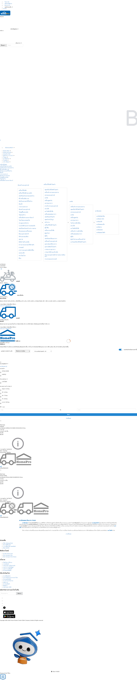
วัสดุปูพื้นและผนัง (4, 177)
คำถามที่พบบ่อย (7, 544)
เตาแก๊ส (47, 208)
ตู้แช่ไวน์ (47, 233)
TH (4, 8)
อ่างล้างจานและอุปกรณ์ (51, 206)
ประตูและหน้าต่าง (24, 223)
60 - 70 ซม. (5, 395)
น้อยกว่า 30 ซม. (6, 388)
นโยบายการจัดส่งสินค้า (5, 305)
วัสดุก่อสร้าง (3, 178)
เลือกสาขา (18, 43)
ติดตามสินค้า (6, 548)
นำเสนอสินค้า (6, 584)
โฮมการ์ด (6, 2)
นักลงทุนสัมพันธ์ (7, 579)
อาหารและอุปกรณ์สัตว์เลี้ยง (26, 250)
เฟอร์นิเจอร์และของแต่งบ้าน (7, 167)
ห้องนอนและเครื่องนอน (25, 231)
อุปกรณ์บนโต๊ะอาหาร (51, 244)
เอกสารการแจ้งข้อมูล (8, 567)
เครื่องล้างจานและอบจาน (52, 192)
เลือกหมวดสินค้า (9, 147)
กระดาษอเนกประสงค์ (51, 259)
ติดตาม (19, 593)
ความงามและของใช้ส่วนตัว (26, 244)
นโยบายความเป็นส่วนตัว (9, 565)
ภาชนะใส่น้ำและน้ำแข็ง (51, 252)
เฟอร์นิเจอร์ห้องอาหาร (51, 238)
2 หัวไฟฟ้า (4, 381)
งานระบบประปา (4, 174)
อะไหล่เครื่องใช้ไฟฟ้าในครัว (78, 242)
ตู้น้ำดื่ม (47, 227)
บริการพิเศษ (6, 162)
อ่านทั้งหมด (68, 534)
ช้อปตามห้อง (6, 150)
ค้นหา (68, 414)
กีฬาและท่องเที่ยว (23, 236)
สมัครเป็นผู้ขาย (8, 3)
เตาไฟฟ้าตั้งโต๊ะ (49, 211)
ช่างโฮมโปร (6, 158)
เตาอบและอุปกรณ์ (50, 195)
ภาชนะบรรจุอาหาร (50, 249)
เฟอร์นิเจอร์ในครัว (50, 217)
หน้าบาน (47, 222)
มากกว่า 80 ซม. (6, 402)
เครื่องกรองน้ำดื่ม (49, 230)
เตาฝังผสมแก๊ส (100, 224)
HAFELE (4, 374)
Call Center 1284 (7, 587)
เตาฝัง (46, 197)
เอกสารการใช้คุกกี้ (7, 568)
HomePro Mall (6, 154)
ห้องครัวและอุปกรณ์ (5, 175)
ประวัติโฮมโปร (7, 576)
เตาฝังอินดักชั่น (100, 216)
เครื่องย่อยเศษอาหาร (50, 214)
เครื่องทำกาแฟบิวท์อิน (77, 231)
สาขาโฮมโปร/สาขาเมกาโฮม (10, 577)
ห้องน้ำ (1, 172)
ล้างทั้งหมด (68, 418)
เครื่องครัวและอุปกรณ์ (51, 241)
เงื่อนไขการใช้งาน (7, 562)
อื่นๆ (20, 258)
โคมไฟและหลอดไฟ (24, 220)
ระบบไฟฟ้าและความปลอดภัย (27, 225)
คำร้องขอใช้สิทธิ (7, 570)
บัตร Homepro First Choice (9, 556)
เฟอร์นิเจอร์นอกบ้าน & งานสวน (27, 228)
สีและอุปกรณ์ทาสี (24, 234)
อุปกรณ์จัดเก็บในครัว (50, 246)
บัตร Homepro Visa (7, 555)
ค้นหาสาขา (7, 5)
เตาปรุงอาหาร (49, 203)
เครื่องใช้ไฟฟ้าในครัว (51, 225)
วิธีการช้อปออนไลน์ (8, 543)
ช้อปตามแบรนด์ (7, 152)
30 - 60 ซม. (5, 392)
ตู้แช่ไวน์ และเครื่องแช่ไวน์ (78, 239)
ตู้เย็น (46, 236)
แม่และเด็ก (22, 253)
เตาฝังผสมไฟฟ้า (100, 232)
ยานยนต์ (21, 247)
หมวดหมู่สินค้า (3, 363)
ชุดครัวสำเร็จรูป (49, 219)
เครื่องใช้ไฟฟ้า (3, 164)
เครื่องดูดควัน (48, 200)
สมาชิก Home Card (8, 553)
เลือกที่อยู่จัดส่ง (13, 29)
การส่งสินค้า (6, 564)
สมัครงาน (5, 582)
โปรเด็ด (5, 160)
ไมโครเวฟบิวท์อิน (75, 223)
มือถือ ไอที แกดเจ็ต (24, 242)
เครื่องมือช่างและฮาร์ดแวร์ (6, 180)
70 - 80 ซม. (5, 398)
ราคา (3, 407)
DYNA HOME (5, 371)
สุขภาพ (21, 239)
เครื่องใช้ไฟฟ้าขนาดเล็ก (6, 166)
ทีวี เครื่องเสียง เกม (4, 169)
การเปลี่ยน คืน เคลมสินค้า (9, 546)
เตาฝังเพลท (98, 211)
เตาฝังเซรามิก (100, 219)
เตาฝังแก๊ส (99, 221)
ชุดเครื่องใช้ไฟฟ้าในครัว (51, 189)
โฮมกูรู (5, 157)
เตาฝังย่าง (99, 227)
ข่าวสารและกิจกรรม (8, 580)
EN (6, 8)
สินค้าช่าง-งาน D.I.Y (8, 155)
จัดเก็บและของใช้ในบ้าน (6, 171)
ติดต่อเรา (5, 585)
